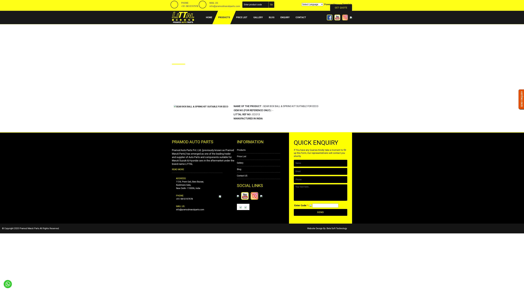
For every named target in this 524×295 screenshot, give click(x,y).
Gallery (258, 17)
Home (210, 17)
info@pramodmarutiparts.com (224, 6)
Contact (301, 17)
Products (224, 17)
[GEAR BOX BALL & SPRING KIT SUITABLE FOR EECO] (201, 106)
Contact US (242, 175)
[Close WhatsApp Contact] (517, 279)
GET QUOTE (341, 7)
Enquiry (285, 17)
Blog (271, 17)
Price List (241, 156)
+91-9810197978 (189, 6)
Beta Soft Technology (337, 228)
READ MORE (178, 169)
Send (320, 212)
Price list (241, 17)
